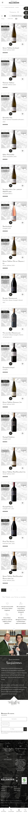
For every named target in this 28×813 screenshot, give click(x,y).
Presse (3, 788)
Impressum (23, 802)
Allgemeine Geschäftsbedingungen (10, 802)
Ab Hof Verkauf (5, 793)
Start (2, 7)
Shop (15, 786)
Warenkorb (17, 788)
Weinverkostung (5, 795)
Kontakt (3, 790)
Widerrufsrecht (5, 796)
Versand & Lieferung (6, 786)
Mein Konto (17, 790)
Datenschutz (4, 805)
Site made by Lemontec (8, 807)
